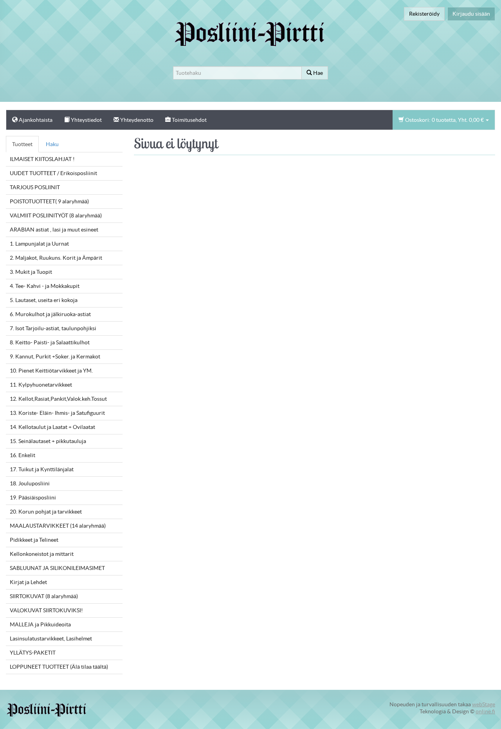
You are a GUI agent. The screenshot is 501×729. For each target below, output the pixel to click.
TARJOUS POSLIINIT (35, 187)
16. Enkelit (22, 455)
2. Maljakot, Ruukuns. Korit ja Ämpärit (56, 258)
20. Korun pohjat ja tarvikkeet (46, 511)
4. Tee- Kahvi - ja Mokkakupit (44, 286)
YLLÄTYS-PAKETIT (33, 652)
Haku (52, 144)
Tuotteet (22, 144)
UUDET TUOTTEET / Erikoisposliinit (53, 173)
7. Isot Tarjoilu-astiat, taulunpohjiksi (53, 328)
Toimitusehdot (189, 120)
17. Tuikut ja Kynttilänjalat (42, 469)
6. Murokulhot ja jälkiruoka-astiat (50, 314)
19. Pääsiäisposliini (33, 497)
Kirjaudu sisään (471, 14)
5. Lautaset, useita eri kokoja (43, 300)
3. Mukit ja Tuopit (31, 272)
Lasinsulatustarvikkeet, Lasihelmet (51, 638)
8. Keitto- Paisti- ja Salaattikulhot (50, 342)
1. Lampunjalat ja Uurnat (39, 244)
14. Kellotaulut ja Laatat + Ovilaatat (52, 427)
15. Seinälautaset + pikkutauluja (48, 441)
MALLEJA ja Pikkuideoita (40, 624)
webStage (483, 704)
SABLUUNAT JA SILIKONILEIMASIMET (57, 568)
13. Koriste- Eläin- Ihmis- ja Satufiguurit (57, 413)
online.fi (485, 711)
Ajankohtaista (35, 120)
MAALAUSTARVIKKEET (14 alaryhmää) (58, 526)
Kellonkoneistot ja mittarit (42, 554)
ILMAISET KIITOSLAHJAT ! (42, 159)
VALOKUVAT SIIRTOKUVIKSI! (46, 610)
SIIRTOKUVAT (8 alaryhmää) (44, 596)
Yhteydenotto (136, 120)
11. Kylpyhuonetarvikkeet (41, 385)
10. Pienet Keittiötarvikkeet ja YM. (51, 370)
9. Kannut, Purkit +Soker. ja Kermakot (55, 356)
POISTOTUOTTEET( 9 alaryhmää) (49, 201)
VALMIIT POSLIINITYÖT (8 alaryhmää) (56, 215)
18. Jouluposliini (30, 483)
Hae (317, 73)
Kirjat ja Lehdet (28, 582)
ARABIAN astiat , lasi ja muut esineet (54, 229)
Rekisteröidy (424, 14)
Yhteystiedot (86, 120)
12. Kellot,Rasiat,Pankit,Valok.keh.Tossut (58, 399)
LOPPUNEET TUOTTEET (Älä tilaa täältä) (59, 667)
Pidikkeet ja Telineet (34, 540)
